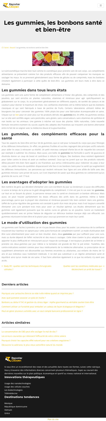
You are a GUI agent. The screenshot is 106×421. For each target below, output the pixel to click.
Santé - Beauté (10, 48)
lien (17, 114)
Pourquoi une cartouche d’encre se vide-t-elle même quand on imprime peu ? (38, 293)
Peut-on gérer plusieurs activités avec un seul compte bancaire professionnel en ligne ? (42, 311)
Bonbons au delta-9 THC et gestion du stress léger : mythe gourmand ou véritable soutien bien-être (48, 302)
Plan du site (53, 419)
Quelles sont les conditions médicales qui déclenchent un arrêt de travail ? (82, 268)
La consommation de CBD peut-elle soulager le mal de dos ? (29, 331)
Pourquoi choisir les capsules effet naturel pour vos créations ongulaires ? (36, 340)
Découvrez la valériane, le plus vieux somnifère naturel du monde (32, 345)
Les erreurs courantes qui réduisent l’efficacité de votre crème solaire (34, 336)
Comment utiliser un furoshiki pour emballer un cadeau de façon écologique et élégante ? (43, 306)
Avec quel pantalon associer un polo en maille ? (24, 297)
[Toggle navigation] (101, 5)
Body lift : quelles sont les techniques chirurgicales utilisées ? (27, 268)
